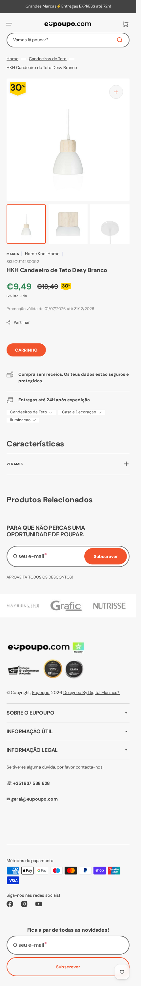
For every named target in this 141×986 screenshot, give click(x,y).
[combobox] (68, 40)
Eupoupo (41, 692)
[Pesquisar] (121, 40)
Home (12, 58)
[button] (9, 24)
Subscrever (68, 967)
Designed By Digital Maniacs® (91, 692)
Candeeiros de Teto (48, 58)
